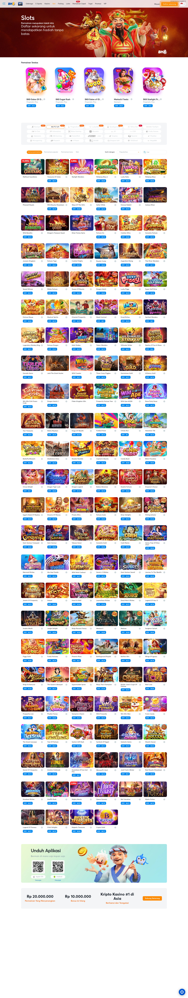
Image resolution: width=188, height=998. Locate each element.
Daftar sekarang (169, 4)
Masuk (157, 4)
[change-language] (182, 4)
